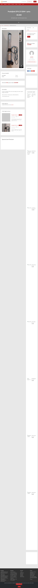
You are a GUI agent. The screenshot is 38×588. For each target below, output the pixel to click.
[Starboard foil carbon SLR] (29, 292)
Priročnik (20, 4)
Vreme (23, 4)
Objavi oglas (24, 1)
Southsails (21, 575)
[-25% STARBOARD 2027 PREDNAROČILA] (29, 121)
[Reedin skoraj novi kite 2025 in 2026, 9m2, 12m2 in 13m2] (29, 178)
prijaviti (12, 104)
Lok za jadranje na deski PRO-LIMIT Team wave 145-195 (13, 575)
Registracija (30, 1)
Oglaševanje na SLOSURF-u (33, 578)
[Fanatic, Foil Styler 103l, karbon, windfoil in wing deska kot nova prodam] (29, 462)
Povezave (13, 4)
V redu (19, 586)
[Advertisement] (15, 144)
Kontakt (31, 579)
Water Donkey (22, 576)
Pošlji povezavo (32, 574)
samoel (18, 116)
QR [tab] (33, 27)
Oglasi (2, 4)
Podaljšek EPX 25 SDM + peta (16, 125)
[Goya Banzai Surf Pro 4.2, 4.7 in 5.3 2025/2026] (29, 235)
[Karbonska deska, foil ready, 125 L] (29, 519)
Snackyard (21, 574)
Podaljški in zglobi (14, 116)
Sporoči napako (32, 575)
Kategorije (5, 4)
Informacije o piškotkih (33, 576)
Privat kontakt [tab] (29, 27)
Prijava (35, 1)
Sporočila (9, 4)
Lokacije (16, 4)
